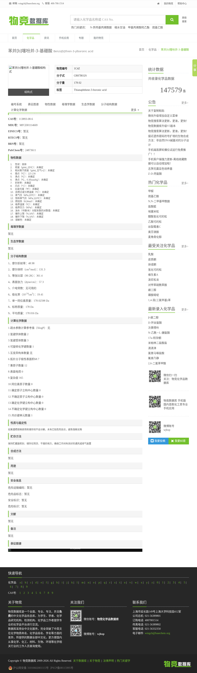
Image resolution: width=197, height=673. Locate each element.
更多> (184, 102)
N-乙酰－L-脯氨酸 (159, 332)
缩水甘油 (119, 27)
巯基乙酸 (157, 27)
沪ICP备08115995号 (61, 667)
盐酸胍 (152, 206)
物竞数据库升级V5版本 (162, 126)
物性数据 (50, 104)
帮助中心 (182, 3)
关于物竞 (94, 660)
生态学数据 (88, 104)
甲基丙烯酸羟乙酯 (138, 27)
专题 (81, 37)
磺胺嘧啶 (153, 295)
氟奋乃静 (153, 358)
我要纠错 (179, 440)
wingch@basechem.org (29, 3)
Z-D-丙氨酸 (155, 173)
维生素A (153, 274)
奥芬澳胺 (153, 232)
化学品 (30, 37)
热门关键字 (123, 660)
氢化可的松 (155, 269)
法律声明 (108, 660)
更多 (134, 110)
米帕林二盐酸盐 (157, 343)
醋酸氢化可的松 (157, 216)
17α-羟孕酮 (154, 337)
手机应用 (64, 37)
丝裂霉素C (154, 226)
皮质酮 (152, 259)
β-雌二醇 (153, 317)
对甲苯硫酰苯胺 (157, 285)
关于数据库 (80, 660)
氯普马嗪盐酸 (156, 353)
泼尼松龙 (153, 279)
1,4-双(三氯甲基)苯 (159, 300)
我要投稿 (159, 440)
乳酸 (151, 254)
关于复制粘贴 (156, 110)
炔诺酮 (152, 264)
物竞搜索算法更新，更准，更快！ (168, 120)
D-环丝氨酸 (155, 322)
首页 (14, 37)
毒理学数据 (68, 104)
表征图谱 (33, 104)
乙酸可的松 (155, 221)
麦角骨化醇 (155, 237)
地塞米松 (153, 211)
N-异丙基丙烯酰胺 (101, 27)
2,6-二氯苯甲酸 (157, 363)
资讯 (46, 37)
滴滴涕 (152, 348)
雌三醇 (152, 290)
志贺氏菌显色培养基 (160, 168)
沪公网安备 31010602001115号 (30, 667)
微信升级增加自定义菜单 (163, 115)
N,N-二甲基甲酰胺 (159, 201)
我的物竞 (168, 3)
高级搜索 (184, 19)
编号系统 (16, 104)
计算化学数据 (19, 110)
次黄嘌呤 (153, 327)
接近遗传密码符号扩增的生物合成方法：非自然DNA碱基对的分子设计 (168, 140)
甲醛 (151, 191)
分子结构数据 (109, 104)
